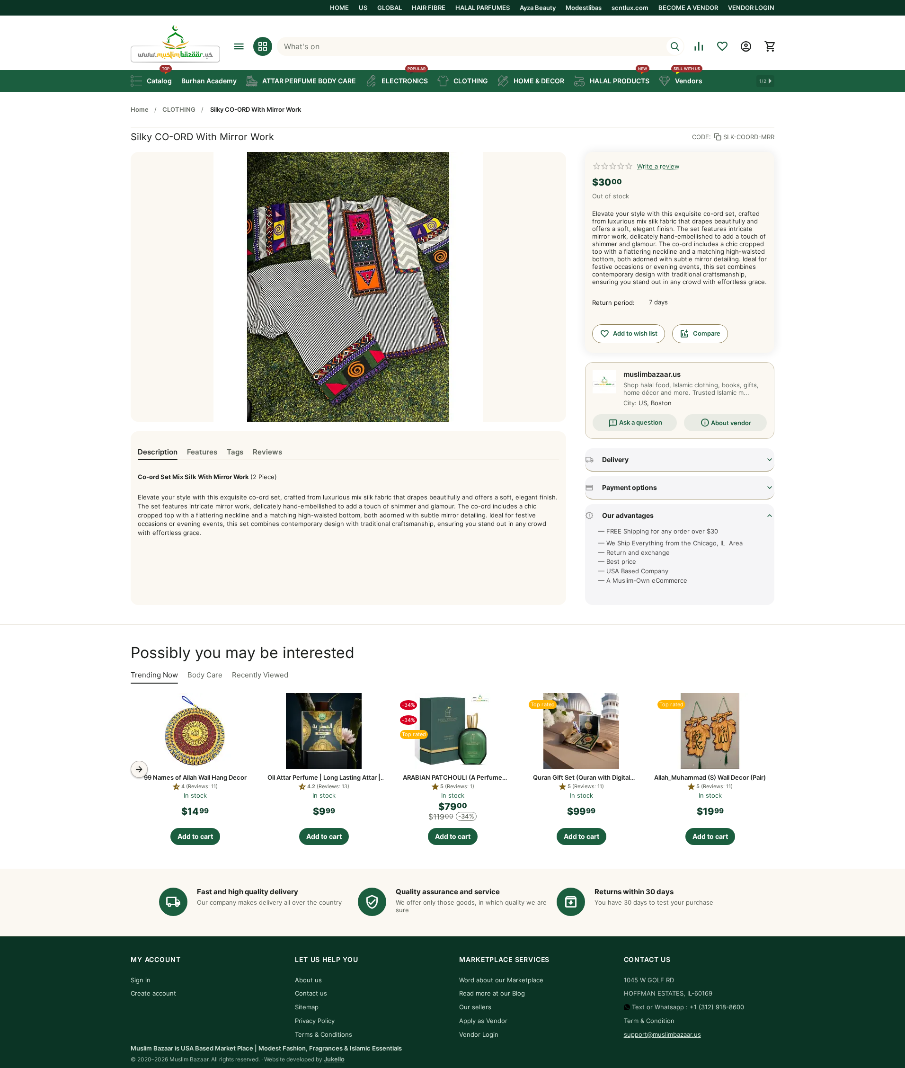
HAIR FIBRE (428, 7)
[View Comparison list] (698, 46)
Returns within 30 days (634, 891)
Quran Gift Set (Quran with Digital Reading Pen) (581, 777)
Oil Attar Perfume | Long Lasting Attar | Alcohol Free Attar (324, 777)
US (363, 7)
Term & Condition (649, 1020)
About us (308, 980)
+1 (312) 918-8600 (717, 1007)
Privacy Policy (315, 1020)
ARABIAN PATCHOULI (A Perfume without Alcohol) (452, 777)
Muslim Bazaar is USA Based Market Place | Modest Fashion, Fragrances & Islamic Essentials (266, 1048)
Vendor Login (478, 1034)
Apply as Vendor (483, 1020)
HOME (339, 7)
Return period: (613, 302)
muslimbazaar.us (652, 374)
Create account (153, 993)
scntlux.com (630, 7)
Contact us (311, 993)
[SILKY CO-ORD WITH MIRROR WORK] (348, 287)
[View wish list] (722, 46)
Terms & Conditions (323, 1034)
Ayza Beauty (538, 7)
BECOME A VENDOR (688, 7)
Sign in (141, 980)
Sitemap (307, 1007)
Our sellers (475, 1007)
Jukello (334, 1059)
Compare (706, 333)
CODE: (701, 137)
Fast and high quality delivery (247, 891)
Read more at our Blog (492, 993)
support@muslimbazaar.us (662, 1034)
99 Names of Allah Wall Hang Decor (195, 777)
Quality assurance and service (448, 891)
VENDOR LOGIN (751, 7)
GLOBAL (389, 7)
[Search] (674, 46)
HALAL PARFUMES (482, 7)
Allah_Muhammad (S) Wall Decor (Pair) (710, 777)
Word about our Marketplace (501, 980)
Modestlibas (584, 7)
